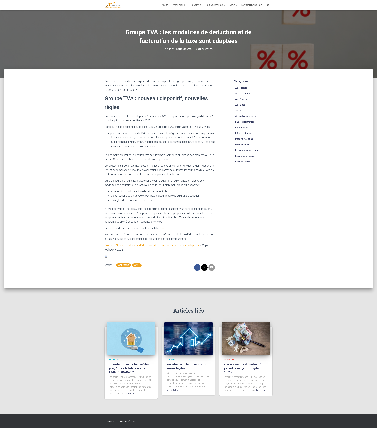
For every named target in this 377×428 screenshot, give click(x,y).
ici (163, 228)
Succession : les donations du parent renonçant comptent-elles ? (243, 368)
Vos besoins (179, 5)
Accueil (165, 5)
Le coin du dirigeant (244, 156)
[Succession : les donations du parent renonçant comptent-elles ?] (246, 338)
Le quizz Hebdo (242, 162)
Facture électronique (251, 5)
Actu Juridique (242, 93)
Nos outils (196, 5)
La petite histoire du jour (247, 150)
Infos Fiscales (242, 127)
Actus (232, 5)
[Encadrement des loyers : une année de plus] (188, 338)
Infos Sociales (242, 145)
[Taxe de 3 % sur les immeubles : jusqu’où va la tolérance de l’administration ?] (131, 338)
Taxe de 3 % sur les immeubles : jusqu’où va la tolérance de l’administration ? (129, 368)
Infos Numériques (244, 139)
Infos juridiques (243, 133)
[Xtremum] (113, 5)
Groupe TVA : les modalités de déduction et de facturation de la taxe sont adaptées (152, 245)
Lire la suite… (129, 393)
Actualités (240, 105)
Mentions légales (127, 422)
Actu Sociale (241, 99)
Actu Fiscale (123, 265)
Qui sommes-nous (215, 5)
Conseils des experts (245, 116)
